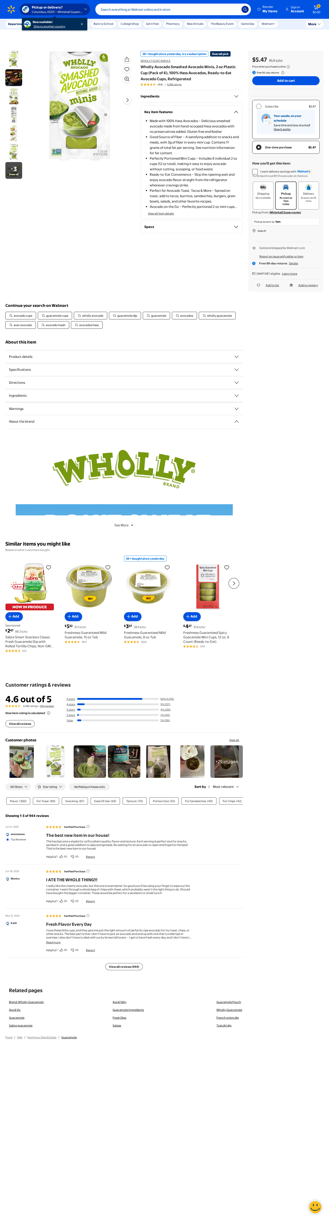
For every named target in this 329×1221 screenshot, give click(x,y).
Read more (53, 942)
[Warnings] (236, 408)
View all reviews (20, 723)
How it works (282, 129)
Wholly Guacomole (229, 1010)
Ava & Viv (15, 1010)
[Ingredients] (236, 96)
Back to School (103, 23)
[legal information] (288, 67)
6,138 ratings (174, 84)
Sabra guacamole (20, 1025)
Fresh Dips (119, 1017)
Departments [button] (17, 24)
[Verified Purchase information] (88, 826)
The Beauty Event (222, 23)
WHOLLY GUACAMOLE (156, 61)
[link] (226, 761)
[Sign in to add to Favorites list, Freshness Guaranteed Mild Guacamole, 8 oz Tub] (167, 567)
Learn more (289, 273)
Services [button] (45, 24)
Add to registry (308, 285)
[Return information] (281, 72)
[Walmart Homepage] (11, 9)
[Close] (82, 24)
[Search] (245, 9)
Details (293, 263)
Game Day (247, 23)
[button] (267, 9)
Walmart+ (268, 23)
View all (234, 740)
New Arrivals (195, 23)
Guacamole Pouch (228, 1002)
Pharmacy (173, 23)
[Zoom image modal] (127, 79)
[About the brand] (236, 421)
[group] (161, 84)
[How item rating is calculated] (48, 713)
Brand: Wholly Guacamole (26, 1002)
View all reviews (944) (124, 966)
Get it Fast (152, 23)
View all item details (161, 213)
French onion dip (227, 1017)
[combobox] (173, 9)
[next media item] (127, 100)
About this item (20, 342)
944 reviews (47, 706)
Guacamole (16, 1017)
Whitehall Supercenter (285, 212)
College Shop (130, 23)
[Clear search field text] (234, 9)
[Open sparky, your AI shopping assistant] (315, 1207)
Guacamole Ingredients (128, 1010)
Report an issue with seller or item (281, 256)
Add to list (272, 285)
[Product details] (236, 356)
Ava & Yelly (119, 1002)
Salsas (117, 1025)
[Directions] (236, 382)
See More (121, 525)
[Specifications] (236, 369)
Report (90, 856)
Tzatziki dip (223, 1025)
